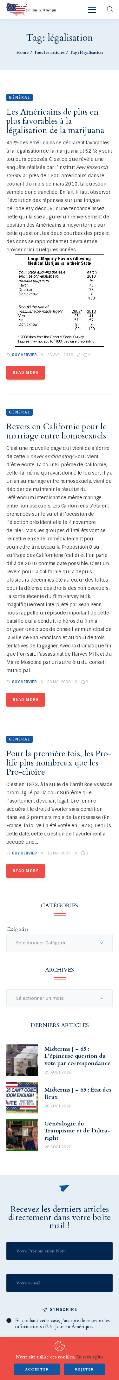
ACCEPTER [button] (37, 1369)
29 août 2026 (57, 1072)
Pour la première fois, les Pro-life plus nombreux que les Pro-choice (58, 763)
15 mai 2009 (59, 853)
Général (19, 97)
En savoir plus (89, 1357)
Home (22, 52)
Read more (26, 372)
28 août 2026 (57, 1106)
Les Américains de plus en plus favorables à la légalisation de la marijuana (55, 121)
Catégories (17, 929)
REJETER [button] (84, 1369)
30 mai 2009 (59, 681)
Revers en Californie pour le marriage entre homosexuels (56, 431)
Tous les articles (49, 52)
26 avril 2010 (60, 354)
